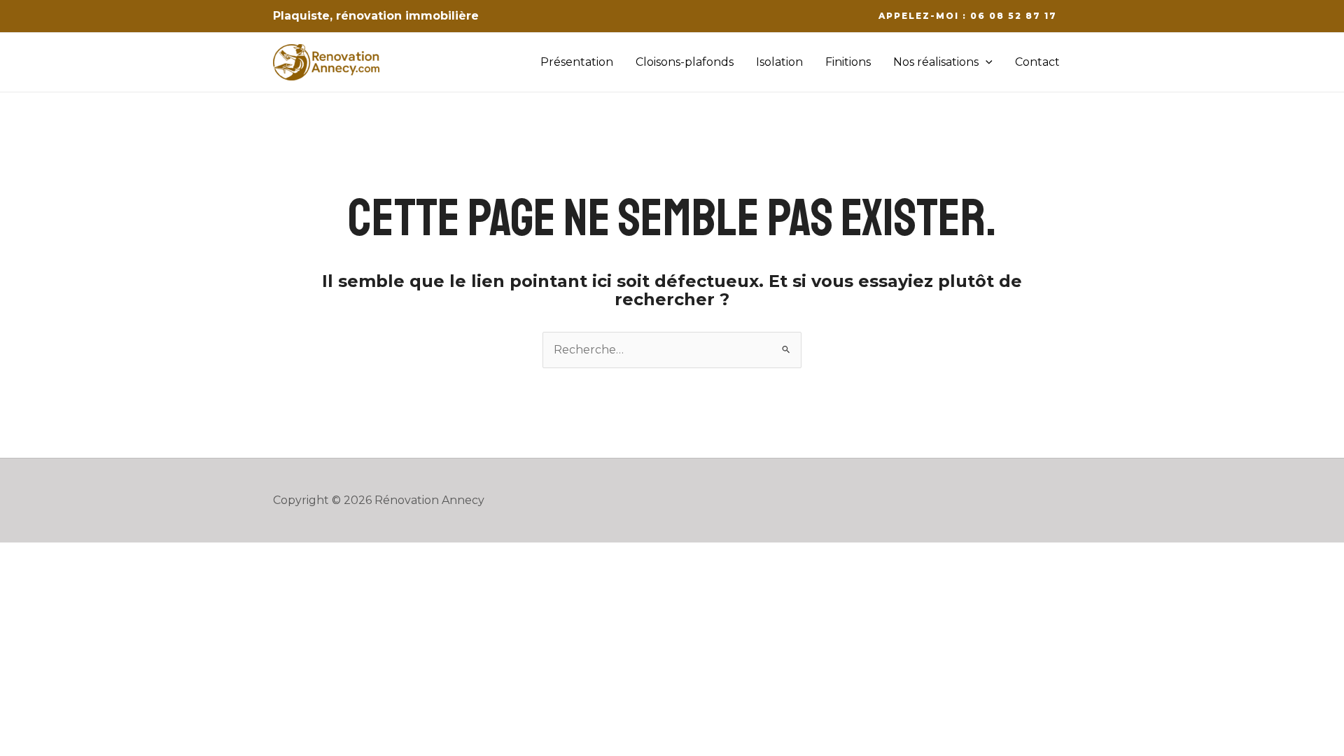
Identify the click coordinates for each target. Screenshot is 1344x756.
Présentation (576, 62)
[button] (967, 16)
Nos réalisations (936, 62)
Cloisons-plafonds (685, 62)
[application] (986, 62)
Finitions (848, 62)
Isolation (779, 62)
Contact (1037, 62)
